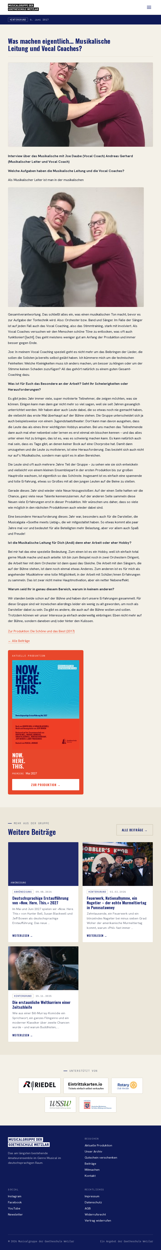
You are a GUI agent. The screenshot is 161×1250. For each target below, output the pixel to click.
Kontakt (90, 1176)
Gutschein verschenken (101, 1157)
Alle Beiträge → (135, 830)
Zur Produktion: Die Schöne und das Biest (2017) (41, 631)
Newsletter (15, 1214)
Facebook (15, 1202)
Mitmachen (92, 1170)
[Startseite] (23, 7)
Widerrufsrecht (95, 1214)
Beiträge (90, 1163)
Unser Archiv (93, 1151)
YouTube (14, 1208)
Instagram (14, 1196)
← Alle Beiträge (19, 641)
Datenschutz (93, 1202)
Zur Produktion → (46, 784)
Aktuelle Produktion (98, 1145)
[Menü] (149, 7)
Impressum (92, 1196)
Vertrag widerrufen (98, 1220)
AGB (88, 1208)
